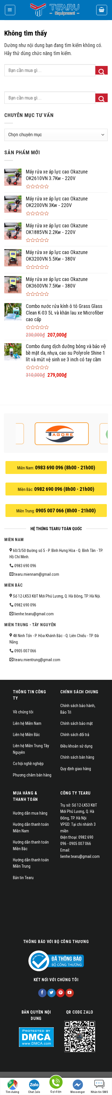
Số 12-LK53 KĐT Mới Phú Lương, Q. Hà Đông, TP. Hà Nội (56, 596)
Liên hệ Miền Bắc (26, 734)
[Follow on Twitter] (51, 993)
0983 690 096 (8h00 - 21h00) (65, 467)
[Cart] (101, 10)
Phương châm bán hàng (32, 775)
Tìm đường (12, 1092)
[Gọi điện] (56, 1083)
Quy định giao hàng (75, 768)
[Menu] (10, 10)
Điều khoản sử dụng (76, 746)
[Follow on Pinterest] (60, 993)
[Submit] (101, 70)
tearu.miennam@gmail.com (36, 574)
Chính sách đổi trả (74, 734)
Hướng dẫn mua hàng (30, 813)
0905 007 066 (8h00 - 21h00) (66, 511)
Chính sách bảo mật (76, 723)
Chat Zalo (34, 1092)
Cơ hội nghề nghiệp (28, 763)
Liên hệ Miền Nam (27, 723)
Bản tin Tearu (23, 877)
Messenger (77, 1092)
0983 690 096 (25, 565)
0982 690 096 (25, 605)
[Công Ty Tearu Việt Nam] (56, 10)
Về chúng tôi (23, 712)
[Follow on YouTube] (69, 993)
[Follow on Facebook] (42, 993)
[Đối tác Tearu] (61, 434)
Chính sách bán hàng (77, 757)
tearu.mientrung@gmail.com (37, 659)
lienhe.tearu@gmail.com (34, 614)
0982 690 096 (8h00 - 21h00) (64, 489)
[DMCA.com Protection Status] (36, 1037)
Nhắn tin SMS (99, 1092)
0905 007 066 (25, 651)
